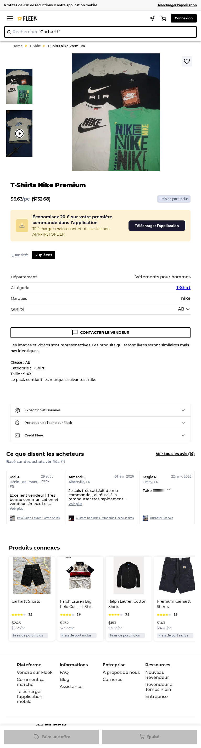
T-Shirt (35, 46)
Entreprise (156, 696)
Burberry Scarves (161, 518)
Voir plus (16, 509)
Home (18, 46)
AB (181, 309)
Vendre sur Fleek (35, 672)
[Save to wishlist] (187, 61)
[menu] (10, 18)
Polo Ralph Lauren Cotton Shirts (38, 518)
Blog (64, 679)
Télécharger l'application (157, 226)
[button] (100, 410)
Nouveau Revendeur (157, 675)
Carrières (112, 679)
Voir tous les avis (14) (175, 453)
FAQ (64, 672)
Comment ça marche (31, 682)
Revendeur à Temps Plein (159, 687)
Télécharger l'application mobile (29, 696)
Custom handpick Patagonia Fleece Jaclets (105, 518)
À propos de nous (121, 672)
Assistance (71, 686)
